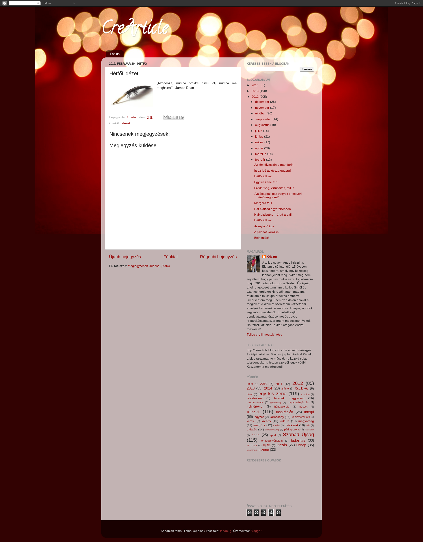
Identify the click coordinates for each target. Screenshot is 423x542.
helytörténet (255, 406)
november (262, 107)
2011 (278, 384)
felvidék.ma (255, 398)
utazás (281, 445)
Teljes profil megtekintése (264, 334)
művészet (291, 425)
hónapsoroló (281, 406)
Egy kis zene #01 (266, 182)
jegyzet (259, 417)
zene (265, 450)
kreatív (266, 421)
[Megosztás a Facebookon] (178, 117)
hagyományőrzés (298, 402)
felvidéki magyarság (289, 398)
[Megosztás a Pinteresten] (182, 117)
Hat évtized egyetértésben (272, 209)
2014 (256, 85)
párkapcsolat (292, 429)
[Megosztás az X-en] (174, 117)
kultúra (284, 421)
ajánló (285, 388)
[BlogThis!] (169, 117)
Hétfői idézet (263, 176)
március (261, 154)
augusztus (262, 125)
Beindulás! (261, 237)
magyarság (306, 421)
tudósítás (298, 440)
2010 (263, 384)
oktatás (252, 429)
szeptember (264, 119)
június (259, 136)
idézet (126, 123)
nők (308, 425)
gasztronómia (255, 402)
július (259, 130)
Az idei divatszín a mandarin (273, 164)
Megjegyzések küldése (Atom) (149, 266)
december (262, 101)
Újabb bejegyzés (125, 256)
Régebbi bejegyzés (218, 256)
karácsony (277, 417)
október (261, 113)
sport (273, 435)
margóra (259, 425)
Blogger (256, 531)
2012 (256, 96)
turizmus (252, 445)
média (276, 425)
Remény (309, 429)
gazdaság (275, 402)
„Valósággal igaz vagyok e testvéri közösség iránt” (278, 195)
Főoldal (115, 54)
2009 (250, 384)
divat (249, 394)
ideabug (225, 531)
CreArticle (134, 29)
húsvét (303, 406)
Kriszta (272, 256)
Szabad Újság (298, 434)
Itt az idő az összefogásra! (272, 170)
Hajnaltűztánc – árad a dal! (273, 214)
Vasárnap (252, 450)
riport (256, 435)
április (259, 148)
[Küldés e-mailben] (165, 117)
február (260, 159)
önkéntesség (272, 429)
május (259, 142)
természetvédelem (272, 440)
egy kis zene (272, 393)
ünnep (301, 445)
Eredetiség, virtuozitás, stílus (274, 188)
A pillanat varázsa (266, 232)
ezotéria (305, 394)
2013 (256, 91)
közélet (251, 421)
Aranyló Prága (264, 226)
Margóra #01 (263, 203)
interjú (309, 412)
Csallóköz (301, 388)
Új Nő (267, 445)
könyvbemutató (301, 417)
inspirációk (284, 412)
